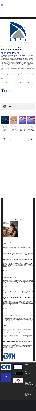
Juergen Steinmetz (5, 125)
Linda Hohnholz (5, 46)
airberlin (27, 374)
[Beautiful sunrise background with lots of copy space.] (13, 120)
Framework (28, 384)
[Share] (2, 53)
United (32, 396)
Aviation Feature (9, 46)
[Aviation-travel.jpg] (22, 120)
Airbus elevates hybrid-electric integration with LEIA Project (5, 130)
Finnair (30, 383)
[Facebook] (28, 18)
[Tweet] (5, 53)
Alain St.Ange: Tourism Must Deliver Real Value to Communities (12, 250)
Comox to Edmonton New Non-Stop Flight (24, 139)
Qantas (27, 392)
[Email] (13, 53)
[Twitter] (30, 18)
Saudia (27, 395)
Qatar (30, 392)
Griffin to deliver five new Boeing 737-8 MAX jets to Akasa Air (12, 139)
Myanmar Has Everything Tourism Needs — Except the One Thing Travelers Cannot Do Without (17, 341)
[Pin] (8, 53)
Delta (27, 381)
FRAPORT (31, 384)
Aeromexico (28, 373)
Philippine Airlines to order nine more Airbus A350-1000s (14, 129)
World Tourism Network (13, 18)
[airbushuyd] (5, 120)
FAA (32, 382)
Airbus (31, 374)
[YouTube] (31, 18)
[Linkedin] (32, 18)
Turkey (27, 396)
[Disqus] (18, 157)
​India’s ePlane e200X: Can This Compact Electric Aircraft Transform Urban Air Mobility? (22, 130)
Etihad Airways (28, 382)
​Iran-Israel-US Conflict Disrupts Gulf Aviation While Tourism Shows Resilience (31, 130)
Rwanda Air (27, 394)
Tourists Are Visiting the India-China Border (9, 277)
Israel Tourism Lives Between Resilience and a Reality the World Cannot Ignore (15, 332)
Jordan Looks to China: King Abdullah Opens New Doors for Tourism (13, 315)
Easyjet (29, 381)
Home (7, 18)
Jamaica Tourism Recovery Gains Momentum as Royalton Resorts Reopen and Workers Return (17, 242)
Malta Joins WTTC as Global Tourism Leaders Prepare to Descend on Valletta (14, 324)
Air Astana (32, 373)
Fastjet (27, 383)
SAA (30, 394)
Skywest (30, 395)
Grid (26, 385)
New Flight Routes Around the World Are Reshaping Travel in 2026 (13, 288)
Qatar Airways (28, 393)
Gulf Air (29, 385)
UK (29, 396)
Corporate (19, 18)
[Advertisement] (20, 6)
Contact (18, 402)
